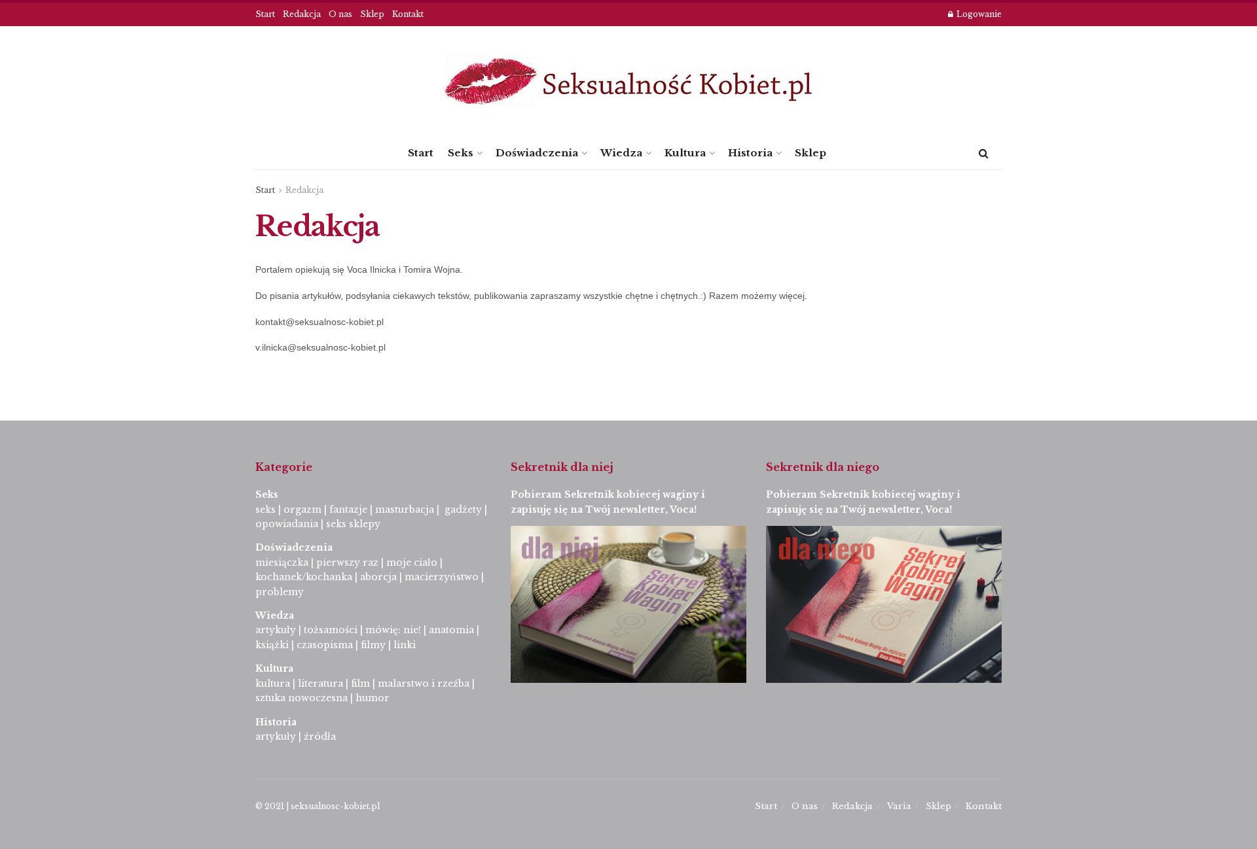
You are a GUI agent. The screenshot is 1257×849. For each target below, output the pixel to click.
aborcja (378, 577)
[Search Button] (984, 153)
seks (265, 509)
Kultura (685, 153)
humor (372, 698)
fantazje (348, 509)
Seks (460, 153)
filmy (373, 645)
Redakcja (302, 14)
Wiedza (621, 153)
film (360, 683)
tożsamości (330, 630)
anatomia (451, 630)
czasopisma (325, 645)
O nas (340, 14)
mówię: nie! (392, 630)
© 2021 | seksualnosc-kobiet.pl (317, 806)
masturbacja (404, 509)
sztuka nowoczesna (301, 698)
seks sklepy (353, 524)
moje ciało (411, 562)
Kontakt (408, 14)
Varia (899, 806)
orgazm (302, 509)
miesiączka (281, 562)
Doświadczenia (537, 153)
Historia (750, 153)
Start (265, 14)
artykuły (275, 630)
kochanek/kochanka (303, 577)
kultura (272, 683)
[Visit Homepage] (628, 81)
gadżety (463, 509)
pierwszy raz (347, 562)
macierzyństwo (442, 577)
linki (404, 645)
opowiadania (286, 524)
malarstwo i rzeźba (423, 683)
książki (272, 645)
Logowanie (978, 14)
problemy (279, 592)
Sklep (372, 14)
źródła (318, 736)
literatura (320, 683)
